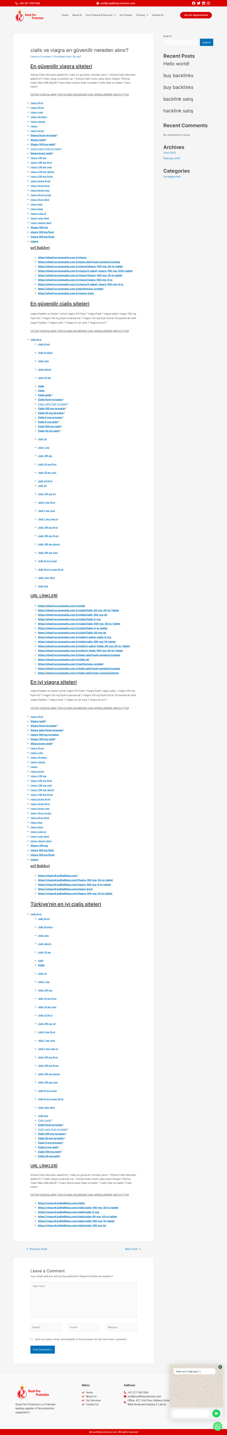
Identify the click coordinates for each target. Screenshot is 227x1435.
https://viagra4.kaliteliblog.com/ (58, 875)
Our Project (125, 15)
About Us (77, 15)
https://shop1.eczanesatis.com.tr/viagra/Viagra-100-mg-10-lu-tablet (80, 275)
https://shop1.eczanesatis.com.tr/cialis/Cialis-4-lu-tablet (72, 628)
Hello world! (176, 63)
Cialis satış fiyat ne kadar (52, 404)
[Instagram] (208, 3)
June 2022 (169, 152)
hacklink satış (178, 111)
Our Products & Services (99, 15)
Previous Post (36, 1249)
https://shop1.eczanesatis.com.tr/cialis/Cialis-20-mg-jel (72, 632)
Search (167, 36)
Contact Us (158, 15)
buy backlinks (178, 75)
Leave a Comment (41, 56)
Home (65, 15)
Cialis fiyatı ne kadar (50, 399)
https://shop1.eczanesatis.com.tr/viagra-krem (66, 293)
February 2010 (171, 158)
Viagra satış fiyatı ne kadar (46, 730)
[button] (196, 15)
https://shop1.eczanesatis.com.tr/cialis (61, 605)
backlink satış (178, 99)
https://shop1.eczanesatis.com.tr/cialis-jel (63, 659)
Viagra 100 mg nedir (42, 144)
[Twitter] (198, 3)
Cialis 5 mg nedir (48, 422)
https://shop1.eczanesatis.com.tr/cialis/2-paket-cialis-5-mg (74, 637)
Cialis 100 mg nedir (49, 1151)
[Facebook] (193, 3)
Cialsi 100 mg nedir (49, 426)
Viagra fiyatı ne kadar (43, 135)
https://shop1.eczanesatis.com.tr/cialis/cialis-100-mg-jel (72, 614)
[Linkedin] (203, 3)
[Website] (121, 1328)
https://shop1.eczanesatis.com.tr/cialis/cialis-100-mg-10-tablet (77, 641)
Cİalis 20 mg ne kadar (51, 413)
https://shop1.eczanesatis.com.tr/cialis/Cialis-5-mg (69, 619)
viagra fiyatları (38, 117)
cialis (41, 386)
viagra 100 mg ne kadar (44, 734)
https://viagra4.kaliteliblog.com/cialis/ (61, 1203)
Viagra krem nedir (41, 153)
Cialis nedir (44, 395)
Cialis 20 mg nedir (48, 430)
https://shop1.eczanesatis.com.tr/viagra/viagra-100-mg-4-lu (75, 279)
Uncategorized (62, 56)
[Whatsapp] (217, 1426)
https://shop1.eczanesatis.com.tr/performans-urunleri (70, 288)
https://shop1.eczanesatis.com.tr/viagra (62, 257)
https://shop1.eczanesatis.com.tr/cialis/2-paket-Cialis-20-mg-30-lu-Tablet (84, 646)
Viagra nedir (37, 139)
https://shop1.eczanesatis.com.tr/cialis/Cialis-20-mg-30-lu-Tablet (78, 610)
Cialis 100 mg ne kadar (51, 408)
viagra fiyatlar (38, 757)
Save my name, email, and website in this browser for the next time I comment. (81, 1339)
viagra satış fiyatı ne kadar (45, 148)
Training (140, 15)
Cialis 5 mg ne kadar (50, 417)
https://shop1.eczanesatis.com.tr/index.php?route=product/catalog (79, 261)
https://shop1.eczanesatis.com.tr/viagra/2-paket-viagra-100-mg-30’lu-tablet (85, 270)
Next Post (133, 1249)
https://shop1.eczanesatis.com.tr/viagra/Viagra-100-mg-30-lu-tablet (80, 266)
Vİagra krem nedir (41, 743)
